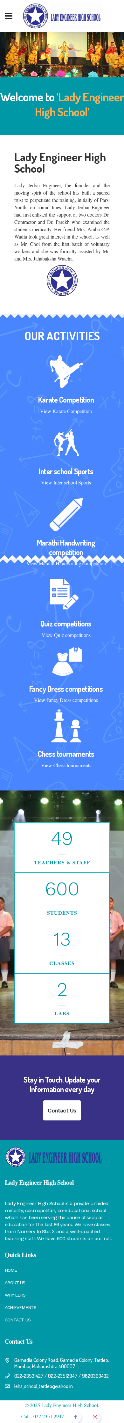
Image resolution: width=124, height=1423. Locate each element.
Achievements (20, 1307)
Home (11, 1270)
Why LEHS (15, 1295)
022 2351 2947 (48, 1416)
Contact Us (62, 1110)
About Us (15, 1282)
